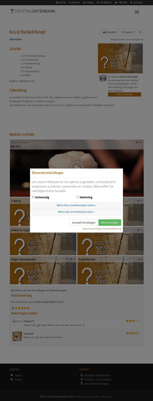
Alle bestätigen (110, 222)
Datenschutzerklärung (108, 228)
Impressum (88, 228)
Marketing (86, 197)
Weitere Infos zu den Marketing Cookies (75, 212)
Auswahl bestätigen (84, 222)
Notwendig (42, 197)
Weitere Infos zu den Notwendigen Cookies (76, 205)
